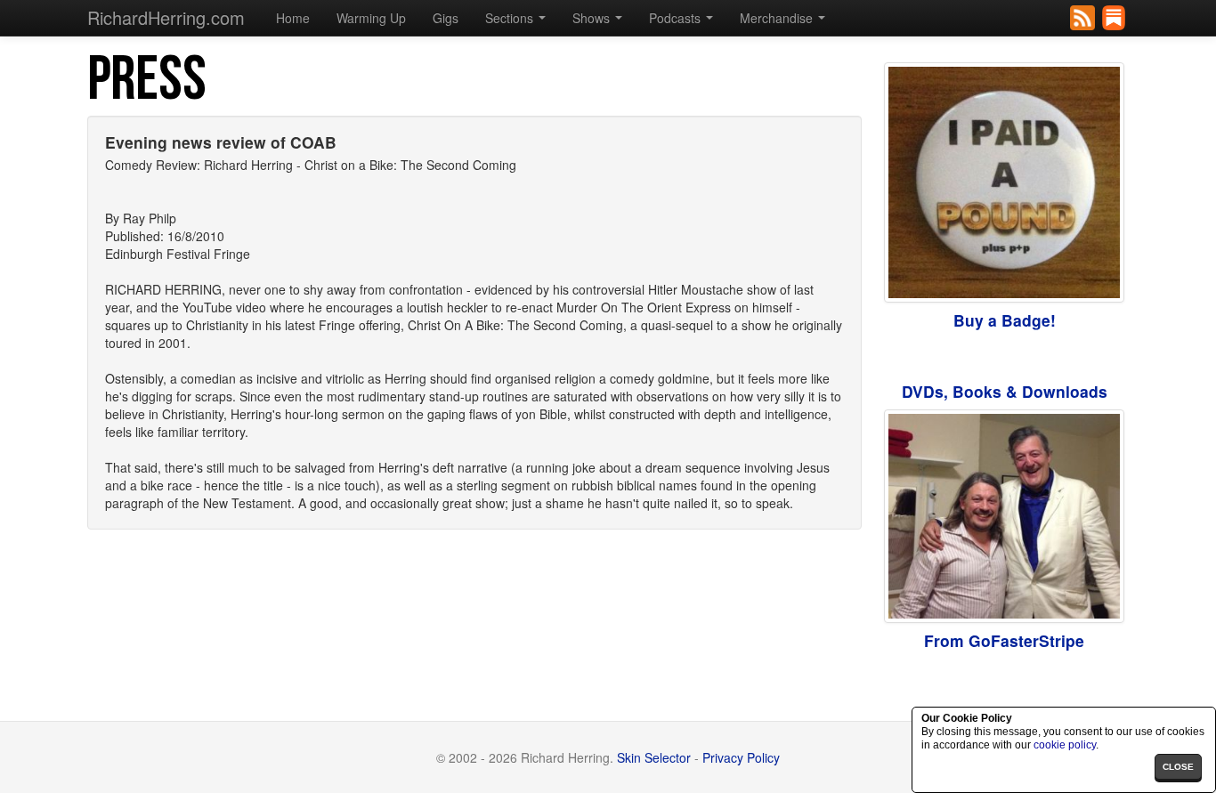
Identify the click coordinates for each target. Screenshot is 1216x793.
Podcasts (676, 18)
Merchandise (778, 18)
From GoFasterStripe (1004, 640)
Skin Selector (654, 757)
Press (147, 80)
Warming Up (371, 18)
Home (293, 18)
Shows (592, 18)
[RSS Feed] (1084, 16)
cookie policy (1065, 745)
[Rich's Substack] (1115, 16)
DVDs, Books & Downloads (1004, 391)
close (1178, 767)
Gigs (445, 18)
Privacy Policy (741, 757)
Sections (511, 18)
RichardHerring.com (166, 17)
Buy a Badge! (1004, 320)
